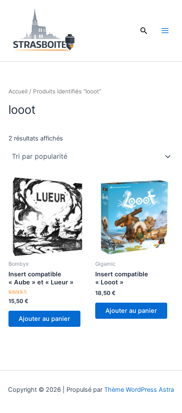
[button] (144, 30)
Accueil (18, 91)
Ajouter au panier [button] (44, 319)
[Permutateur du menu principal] (165, 30)
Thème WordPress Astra (139, 389)
